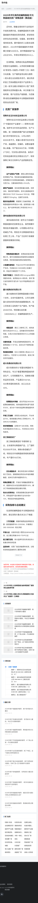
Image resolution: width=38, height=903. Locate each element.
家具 (16, 839)
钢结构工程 (27, 832)
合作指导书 (4, 3)
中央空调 (17, 842)
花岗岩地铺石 (9, 835)
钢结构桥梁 (18, 825)
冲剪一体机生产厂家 (19, 835)
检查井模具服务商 (28, 825)
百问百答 (9, 884)
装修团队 (8, 852)
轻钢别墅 (27, 849)
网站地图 (7, 889)
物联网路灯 (18, 829)
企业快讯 (12, 22)
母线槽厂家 (8, 839)
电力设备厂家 (9, 849)
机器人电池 (8, 822)
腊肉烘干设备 (28, 829)
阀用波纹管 (27, 845)
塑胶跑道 (27, 839)
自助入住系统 (28, 852)
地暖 (6, 845)
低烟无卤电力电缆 (28, 822)
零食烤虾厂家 (28, 842)
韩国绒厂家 (19, 555)
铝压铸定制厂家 (9, 832)
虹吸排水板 (18, 822)
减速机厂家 (18, 852)
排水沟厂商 (27, 835)
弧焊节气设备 (9, 829)
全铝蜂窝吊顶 (9, 825)
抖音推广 (17, 845)
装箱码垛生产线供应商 (19, 832)
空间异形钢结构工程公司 (9, 842)
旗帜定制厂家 (19, 849)
